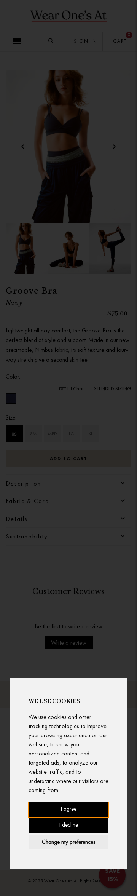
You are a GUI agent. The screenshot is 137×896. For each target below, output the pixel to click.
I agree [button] (68, 809)
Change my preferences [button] (68, 842)
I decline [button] (68, 825)
